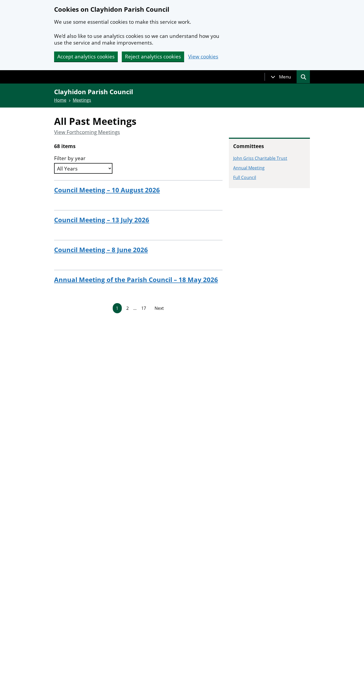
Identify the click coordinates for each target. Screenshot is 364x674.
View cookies (203, 56)
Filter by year (70, 158)
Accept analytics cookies (86, 56)
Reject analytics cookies (153, 56)
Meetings (82, 100)
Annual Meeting (249, 168)
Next (159, 308)
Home (60, 100)
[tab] (280, 77)
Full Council (244, 177)
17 (143, 308)
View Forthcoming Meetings (87, 132)
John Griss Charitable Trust (260, 158)
